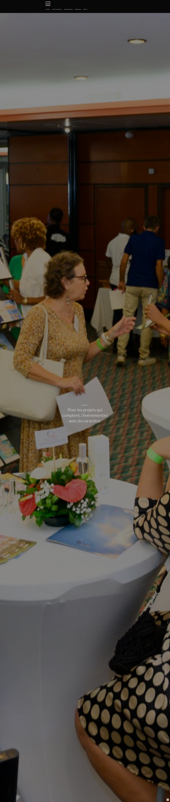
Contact (85, 9)
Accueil (48, 9)
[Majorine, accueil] (48, 4)
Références (78, 9)
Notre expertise (68, 9)
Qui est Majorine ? (57, 9)
